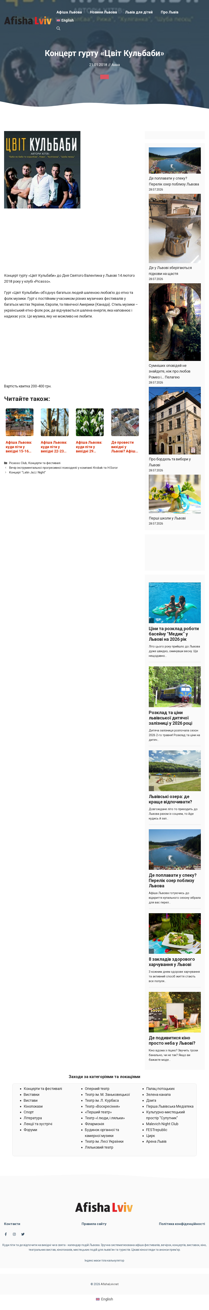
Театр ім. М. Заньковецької (107, 1094)
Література (33, 1118)
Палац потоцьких (160, 1088)
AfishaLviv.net (110, 1284)
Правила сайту (94, 1224)
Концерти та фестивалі (44, 463)
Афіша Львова (69, 12)
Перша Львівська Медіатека (169, 1106)
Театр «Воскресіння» (102, 1106)
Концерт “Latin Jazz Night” (27, 472)
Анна (116, 65)
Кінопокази (33, 1106)
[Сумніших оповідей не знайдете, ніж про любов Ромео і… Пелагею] (175, 323)
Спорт (29, 1112)
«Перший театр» (98, 1112)
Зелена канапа (158, 1094)
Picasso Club (18, 463)
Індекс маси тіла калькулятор (104, 1260)
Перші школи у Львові (167, 518)
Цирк (150, 1136)
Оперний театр (97, 1088)
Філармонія (94, 1124)
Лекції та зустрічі (38, 1124)
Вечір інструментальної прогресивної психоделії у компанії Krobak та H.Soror (63, 468)
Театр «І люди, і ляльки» (105, 1118)
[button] (58, 28)
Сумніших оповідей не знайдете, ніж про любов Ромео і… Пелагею (169, 371)
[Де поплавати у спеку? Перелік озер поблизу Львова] (175, 161)
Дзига (151, 1100)
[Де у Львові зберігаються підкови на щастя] (175, 229)
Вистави (31, 1100)
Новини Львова (103, 12)
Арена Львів (156, 1141)
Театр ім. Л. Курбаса (102, 1100)
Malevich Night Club (162, 1124)
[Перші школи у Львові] (175, 495)
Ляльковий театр (99, 1147)
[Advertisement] (72, 242)
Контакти (12, 1224)
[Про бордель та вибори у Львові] (175, 421)
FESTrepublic (156, 1130)
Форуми (30, 1130)
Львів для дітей (139, 12)
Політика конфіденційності (182, 1224)
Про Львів (169, 12)
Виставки (31, 1094)
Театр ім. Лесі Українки (104, 1141)
